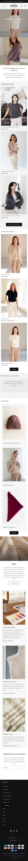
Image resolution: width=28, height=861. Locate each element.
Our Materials (14, 552)
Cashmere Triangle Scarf (6, 274)
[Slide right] (17, 394)
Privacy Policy (6, 789)
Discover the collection (14, 224)
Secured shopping (7, 796)
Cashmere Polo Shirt (5, 318)
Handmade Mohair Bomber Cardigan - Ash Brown (10, 215)
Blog (4, 815)
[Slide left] (10, 394)
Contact (5, 821)
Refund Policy (6, 802)
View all (14, 369)
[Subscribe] (23, 767)
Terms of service (14, 855)
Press (4, 811)
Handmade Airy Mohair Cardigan (7, 171)
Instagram (5, 786)
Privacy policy (7, 855)
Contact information (15, 857)
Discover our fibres (7, 641)
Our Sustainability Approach (10, 745)
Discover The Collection (14, 27)
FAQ (4, 824)
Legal (4, 818)
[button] (2, 6)
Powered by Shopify (15, 853)
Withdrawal (7, 805)
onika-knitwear (8, 853)
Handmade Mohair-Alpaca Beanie (11, 443)
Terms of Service (6, 792)
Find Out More (14, 583)
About (4, 808)
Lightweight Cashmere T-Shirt (7, 363)
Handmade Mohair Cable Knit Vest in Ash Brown (10, 127)
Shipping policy (6, 799)
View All (14, 532)
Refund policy (22, 853)
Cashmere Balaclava (8, 485)
